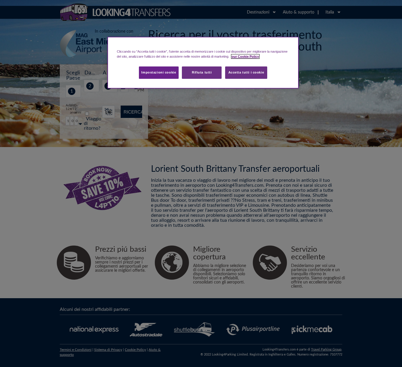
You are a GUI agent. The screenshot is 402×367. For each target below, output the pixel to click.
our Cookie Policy (245, 56)
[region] (203, 63)
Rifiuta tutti (202, 72)
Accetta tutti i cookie (246, 72)
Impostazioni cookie (158, 72)
